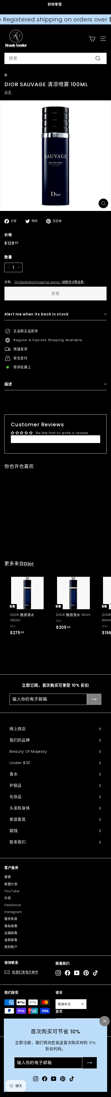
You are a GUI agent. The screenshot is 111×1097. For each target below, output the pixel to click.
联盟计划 (11, 884)
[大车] (92, 38)
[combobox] (55, 58)
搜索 (7, 877)
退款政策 (11, 940)
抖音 (7, 898)
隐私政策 (11, 926)
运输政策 (11, 933)
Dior (29, 563)
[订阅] (89, 1063)
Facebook (12, 905)
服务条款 (11, 919)
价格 (8, 234)
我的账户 (11, 947)
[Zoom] (103, 203)
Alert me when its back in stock (36, 314)
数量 (8, 257)
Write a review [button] (55, 439)
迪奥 (7, 92)
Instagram (13, 912)
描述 (8, 384)
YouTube (12, 891)
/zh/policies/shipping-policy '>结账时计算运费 (49, 282)
